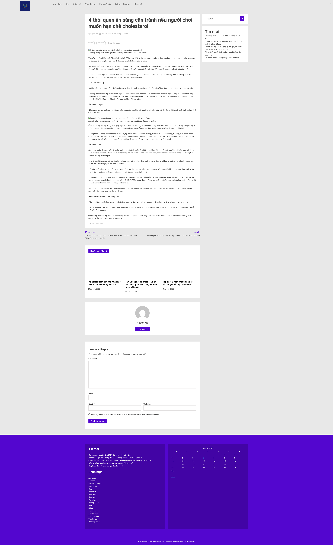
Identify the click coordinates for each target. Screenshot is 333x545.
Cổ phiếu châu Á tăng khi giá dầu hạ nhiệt (222, 58)
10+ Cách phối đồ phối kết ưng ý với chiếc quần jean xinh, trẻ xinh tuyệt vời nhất (141, 284)
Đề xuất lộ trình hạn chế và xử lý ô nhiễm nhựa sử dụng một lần (104, 283)
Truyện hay (93, 519)
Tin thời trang (93, 516)
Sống (75, 4)
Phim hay (92, 500)
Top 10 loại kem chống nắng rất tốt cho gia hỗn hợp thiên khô (178, 283)
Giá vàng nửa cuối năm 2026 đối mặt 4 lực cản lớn (109, 455)
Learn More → (142, 329)
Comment (93, 358)
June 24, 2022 (106, 34)
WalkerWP (190, 542)
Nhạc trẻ (138, 4)
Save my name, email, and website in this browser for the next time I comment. (125, 414)
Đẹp (90, 489)
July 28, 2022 (95, 289)
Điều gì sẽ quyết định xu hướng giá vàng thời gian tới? (110, 463)
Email (91, 404)
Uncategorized (94, 522)
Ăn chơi (91, 481)
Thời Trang (90, 4)
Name (91, 393)
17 (172, 464)
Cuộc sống (92, 486)
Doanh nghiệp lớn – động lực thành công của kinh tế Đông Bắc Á (115, 458)
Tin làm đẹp (93, 513)
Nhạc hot (92, 492)
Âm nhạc (57, 4)
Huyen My (94, 34)
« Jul (173, 477)
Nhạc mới (92, 494)
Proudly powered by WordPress (151, 542)
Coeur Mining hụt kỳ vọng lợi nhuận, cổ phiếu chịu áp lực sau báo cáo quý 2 (119, 460)
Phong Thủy (105, 4)
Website (147, 404)
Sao (67, 4)
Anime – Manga (122, 4)
